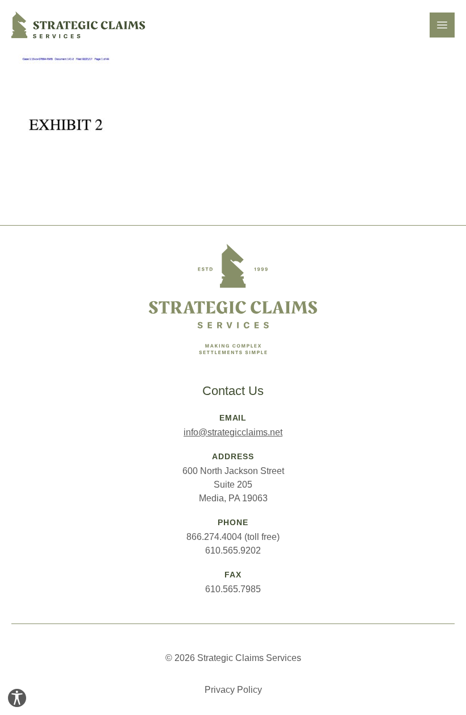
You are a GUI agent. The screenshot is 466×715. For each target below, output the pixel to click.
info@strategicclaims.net (233, 432)
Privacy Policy (233, 690)
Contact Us (233, 391)
